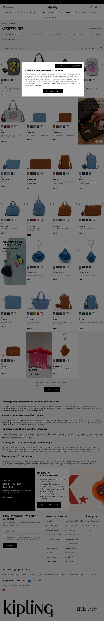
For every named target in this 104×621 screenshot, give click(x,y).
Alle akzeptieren (52, 91)
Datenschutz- (63, 76)
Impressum (38, 85)
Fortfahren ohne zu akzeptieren (69, 66)
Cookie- (71, 76)
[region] (53, 79)
